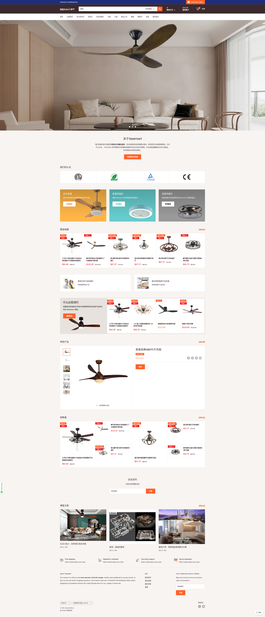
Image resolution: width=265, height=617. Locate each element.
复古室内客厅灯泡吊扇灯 (167, 258)
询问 (140, 367)
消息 (147, 17)
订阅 (150, 491)
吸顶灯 (90, 17)
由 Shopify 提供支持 (66, 610)
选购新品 (69, 316)
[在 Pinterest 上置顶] (192, 357)
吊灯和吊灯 (80, 17)
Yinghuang (140, 358)
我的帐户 (185, 10)
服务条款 (148, 584)
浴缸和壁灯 (100, 17)
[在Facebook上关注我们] (199, 606)
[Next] (205, 250)
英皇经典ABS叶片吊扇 (148, 349)
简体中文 (64, 603)
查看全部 (202, 229)
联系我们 (156, 17)
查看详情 (202, 342)
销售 (132, 17)
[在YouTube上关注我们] (203, 606)
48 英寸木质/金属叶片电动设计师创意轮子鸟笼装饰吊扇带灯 (72, 260)
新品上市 (124, 17)
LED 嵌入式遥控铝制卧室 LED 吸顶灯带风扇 (143, 325)
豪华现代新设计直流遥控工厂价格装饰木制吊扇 (95, 260)
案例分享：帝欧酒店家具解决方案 (173, 547)
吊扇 (109, 17)
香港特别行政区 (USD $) (80, 603)
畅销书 (140, 17)
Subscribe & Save (197, 2)
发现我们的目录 (132, 157)
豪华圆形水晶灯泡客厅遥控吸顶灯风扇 (192, 260)
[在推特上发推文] (196, 357)
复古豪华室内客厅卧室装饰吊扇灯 (119, 260)
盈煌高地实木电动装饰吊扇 (166, 324)
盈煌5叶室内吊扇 (187, 324)
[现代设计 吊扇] (132, 75)
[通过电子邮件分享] (200, 357)
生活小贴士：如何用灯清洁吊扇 (73, 544)
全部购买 (70, 17)
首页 (61, 17)
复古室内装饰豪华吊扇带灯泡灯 (144, 260)
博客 (146, 587)
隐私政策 (148, 581)
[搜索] (159, 9)
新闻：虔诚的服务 (116, 547)
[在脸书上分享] (188, 357)
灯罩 (115, 17)
